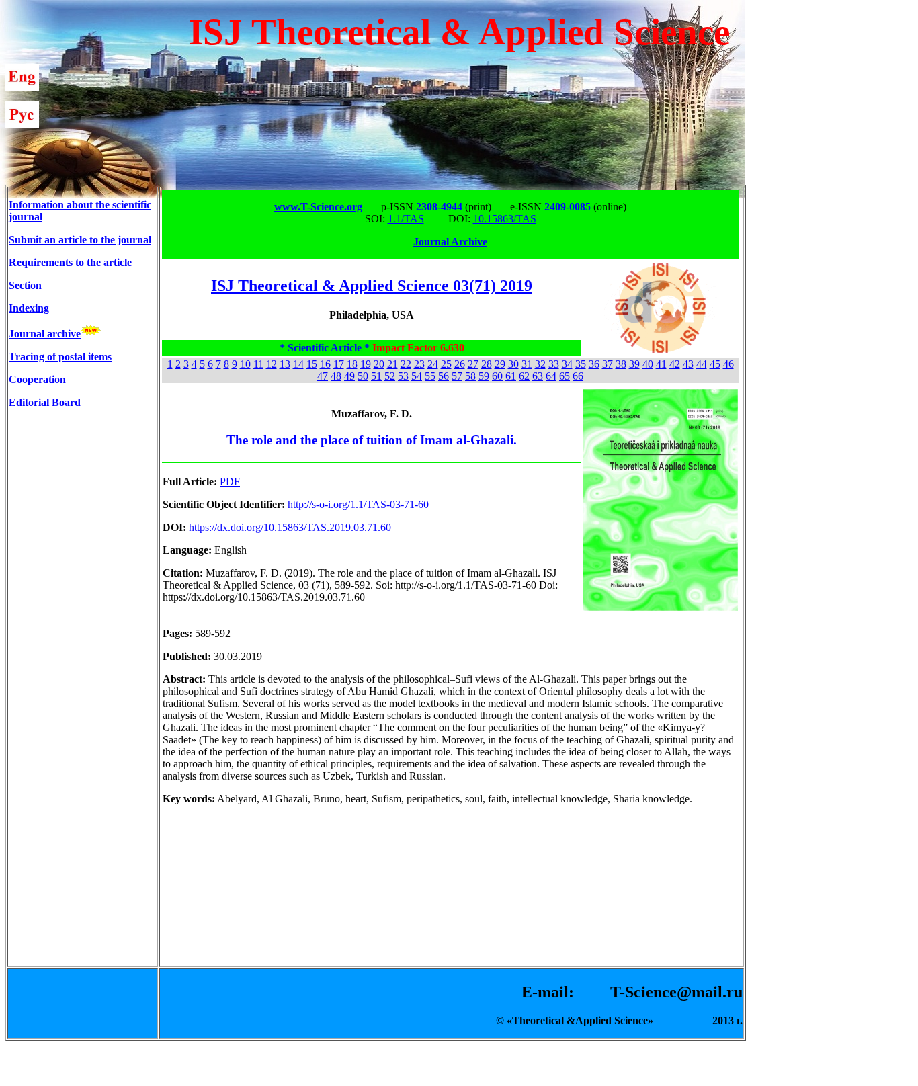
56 (443, 376)
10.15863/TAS (504, 218)
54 (416, 376)
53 (403, 376)
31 (526, 364)
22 (406, 364)
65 (564, 376)
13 (285, 364)
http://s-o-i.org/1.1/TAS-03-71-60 (358, 504)
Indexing (29, 308)
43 (688, 364)
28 (486, 364)
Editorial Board (45, 402)
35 (580, 364)
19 (365, 364)
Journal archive (45, 333)
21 (392, 364)
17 (338, 364)
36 (594, 364)
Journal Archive (450, 241)
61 (510, 376)
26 (459, 364)
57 (457, 376)
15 (311, 364)
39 (634, 364)
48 (336, 376)
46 (728, 364)
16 (325, 364)
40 (647, 364)
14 (298, 364)
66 (578, 376)
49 (349, 376)
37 (607, 364)
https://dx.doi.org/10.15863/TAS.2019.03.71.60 (290, 527)
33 (553, 364)
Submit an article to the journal (80, 239)
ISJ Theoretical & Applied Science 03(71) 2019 (371, 285)
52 (389, 376)
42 (674, 364)
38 (621, 364)
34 (567, 364)
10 (245, 364)
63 (537, 376)
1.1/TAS (406, 218)
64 (551, 376)
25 (446, 364)
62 (524, 376)
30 (513, 364)
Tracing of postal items (60, 356)
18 (352, 364)
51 (376, 376)
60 (497, 376)
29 (500, 364)
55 (430, 376)
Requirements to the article (70, 262)
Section (25, 285)
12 (271, 364)
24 (432, 364)
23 (419, 364)
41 (661, 364)
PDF (230, 481)
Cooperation (37, 379)
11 (258, 364)
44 (701, 364)
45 (715, 364)
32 (540, 364)
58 (470, 376)
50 (363, 376)
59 (483, 376)
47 (322, 376)
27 (473, 364)
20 (379, 364)
